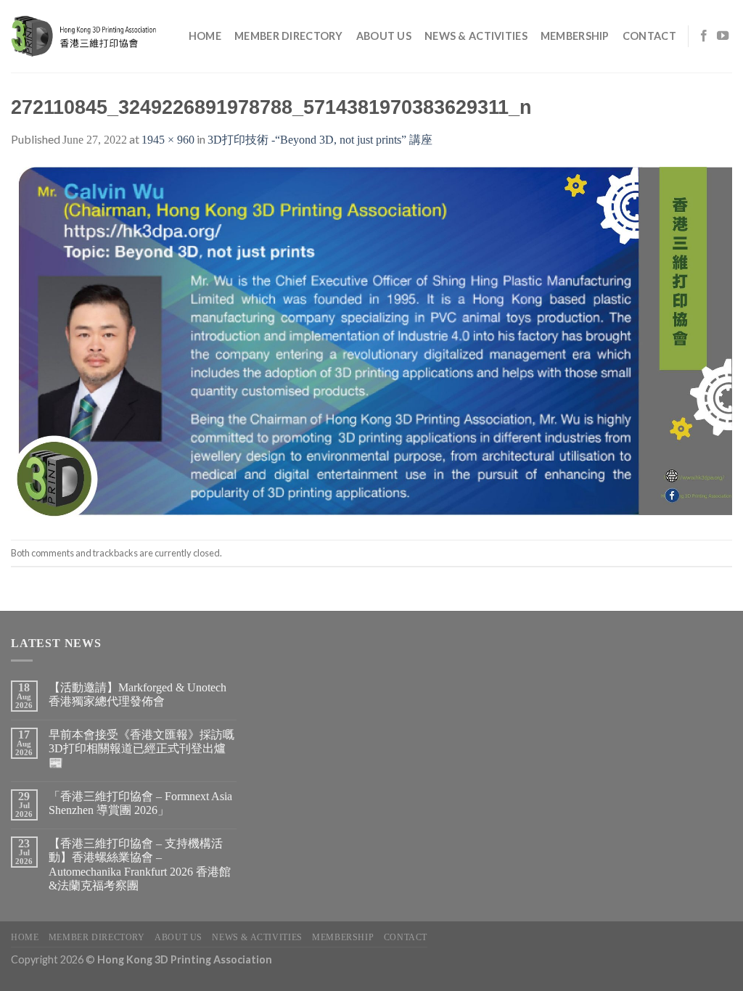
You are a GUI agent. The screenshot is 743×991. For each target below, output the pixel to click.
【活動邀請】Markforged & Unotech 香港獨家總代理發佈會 (137, 694)
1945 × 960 (167, 139)
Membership (575, 36)
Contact (649, 36)
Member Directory (288, 36)
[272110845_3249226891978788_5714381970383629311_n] (371, 343)
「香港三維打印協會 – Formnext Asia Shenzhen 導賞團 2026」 (140, 803)
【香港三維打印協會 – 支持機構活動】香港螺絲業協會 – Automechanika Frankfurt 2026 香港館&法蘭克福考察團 (140, 864)
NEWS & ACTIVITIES (476, 36)
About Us (383, 36)
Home (205, 36)
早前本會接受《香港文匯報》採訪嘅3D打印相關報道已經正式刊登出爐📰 (141, 748)
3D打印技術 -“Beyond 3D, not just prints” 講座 (320, 139)
